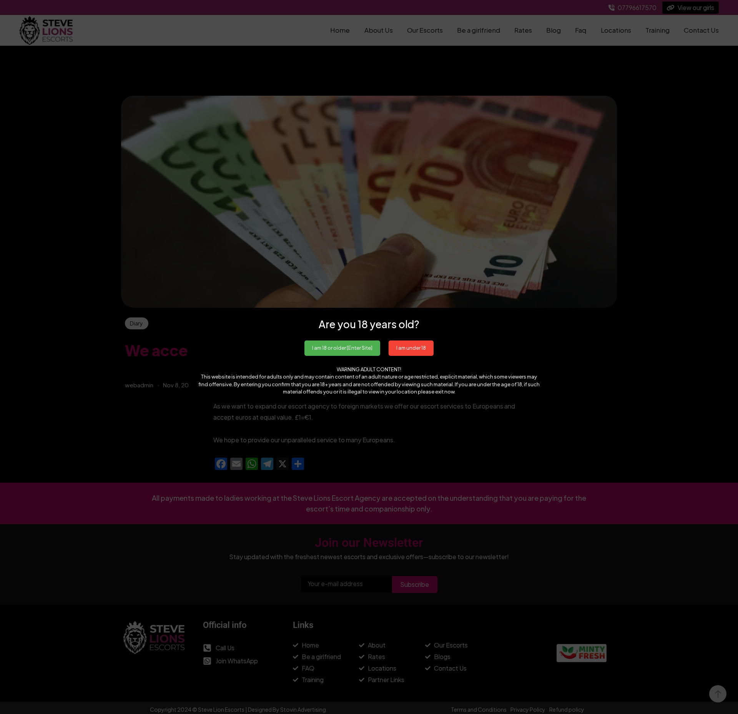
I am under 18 (411, 348)
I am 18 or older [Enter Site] (342, 348)
